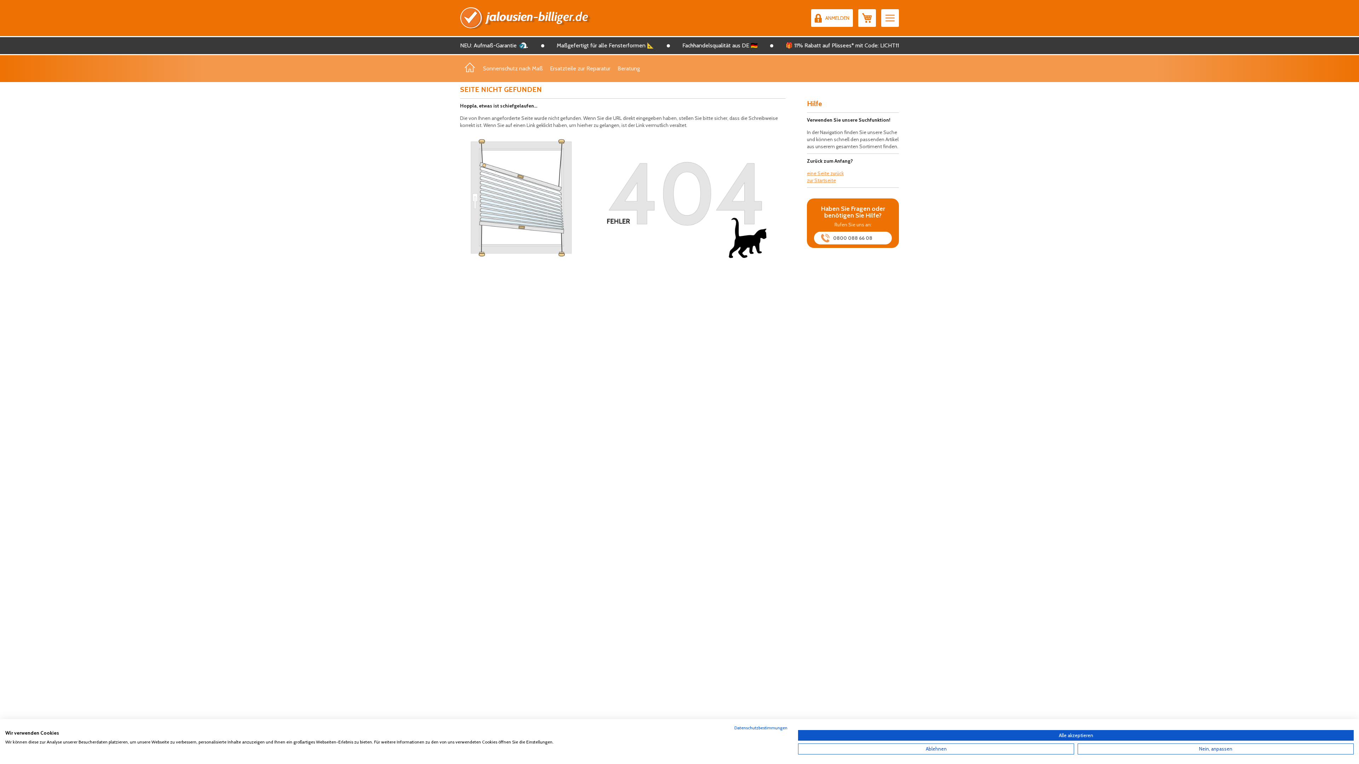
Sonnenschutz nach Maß (513, 68)
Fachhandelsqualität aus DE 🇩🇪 (720, 45)
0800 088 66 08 (852, 238)
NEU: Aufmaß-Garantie (488, 45)
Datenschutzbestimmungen (760, 727)
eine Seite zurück (825, 173)
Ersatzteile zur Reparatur (580, 68)
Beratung (629, 68)
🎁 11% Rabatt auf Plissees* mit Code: (832, 45)
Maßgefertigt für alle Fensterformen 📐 (605, 45)
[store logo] (525, 18)
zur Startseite (821, 180)
